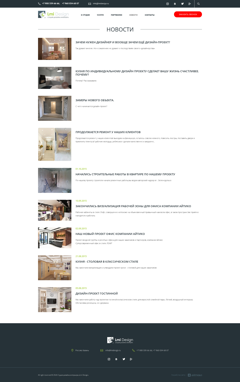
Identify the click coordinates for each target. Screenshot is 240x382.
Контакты (149, 15)
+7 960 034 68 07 (161, 350)
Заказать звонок (188, 14)
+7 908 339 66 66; (144, 350)
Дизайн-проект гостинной (97, 293)
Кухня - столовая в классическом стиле (107, 261)
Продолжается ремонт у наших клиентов (108, 132)
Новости (133, 15)
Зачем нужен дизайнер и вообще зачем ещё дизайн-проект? (123, 42)
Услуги (100, 15)
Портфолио (116, 15)
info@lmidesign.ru (101, 3)
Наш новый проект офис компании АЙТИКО (110, 234)
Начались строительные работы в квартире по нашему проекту (125, 174)
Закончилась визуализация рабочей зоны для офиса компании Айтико (133, 206)
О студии (85, 15)
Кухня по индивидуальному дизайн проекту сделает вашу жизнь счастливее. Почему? (137, 73)
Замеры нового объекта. (95, 100)
